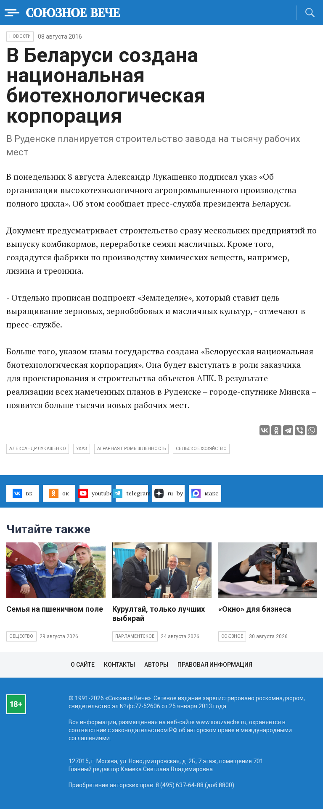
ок (65, 493)
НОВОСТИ (20, 36)
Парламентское (135, 636)
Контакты (119, 664)
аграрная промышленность (131, 448)
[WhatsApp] (312, 430)
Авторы (156, 664)
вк (29, 493)
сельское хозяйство (201, 448)
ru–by (175, 493)
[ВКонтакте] (264, 430)
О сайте (83, 664)
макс (211, 493)
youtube (102, 493)
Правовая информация (214, 664)
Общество (21, 636)
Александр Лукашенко (37, 448)
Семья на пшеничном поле (54, 609)
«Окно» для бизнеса (254, 609)
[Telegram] (288, 430)
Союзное (232, 636)
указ (81, 448)
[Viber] (300, 430)
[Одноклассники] (276, 430)
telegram (137, 493)
